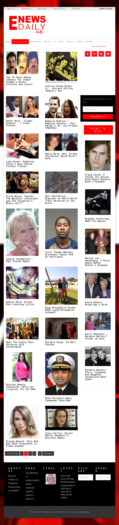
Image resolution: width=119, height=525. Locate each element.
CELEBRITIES (32, 473)
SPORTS (29, 495)
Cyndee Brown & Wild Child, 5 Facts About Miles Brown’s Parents (68, 491)
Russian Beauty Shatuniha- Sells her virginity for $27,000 (20, 387)
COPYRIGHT (13, 491)
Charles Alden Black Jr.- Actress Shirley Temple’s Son (59, 88)
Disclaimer (12, 483)
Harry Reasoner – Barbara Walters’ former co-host (96, 336)
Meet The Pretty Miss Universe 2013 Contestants (20, 344)
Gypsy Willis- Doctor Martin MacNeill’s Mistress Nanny (59, 435)
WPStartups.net (46, 512)
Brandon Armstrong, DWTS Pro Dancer (97, 219)
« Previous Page (12, 453)
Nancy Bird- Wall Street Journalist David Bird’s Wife (61, 156)
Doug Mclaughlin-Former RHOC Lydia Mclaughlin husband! (60, 310)
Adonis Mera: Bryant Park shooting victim (20, 303)
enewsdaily (60, 23)
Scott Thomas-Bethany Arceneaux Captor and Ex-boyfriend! (59, 254)
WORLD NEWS (32, 480)
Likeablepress (84, 512)
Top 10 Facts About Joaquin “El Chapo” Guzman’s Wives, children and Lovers (19, 81)
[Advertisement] (87, 37)
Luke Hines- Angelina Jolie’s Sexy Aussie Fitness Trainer (20, 164)
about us (12, 476)
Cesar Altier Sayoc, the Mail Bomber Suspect (68, 479)
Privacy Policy (14, 487)
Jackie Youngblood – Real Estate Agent (19, 260)
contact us (13, 479)
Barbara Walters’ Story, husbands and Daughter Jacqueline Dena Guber (96, 375)
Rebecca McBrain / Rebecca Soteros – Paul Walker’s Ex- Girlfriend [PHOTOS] (61, 125)
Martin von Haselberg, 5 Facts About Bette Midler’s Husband (97, 262)
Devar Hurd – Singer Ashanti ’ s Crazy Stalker (19, 123)
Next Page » (48, 453)
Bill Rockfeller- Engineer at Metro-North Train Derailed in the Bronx (61, 199)
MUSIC (29, 484)
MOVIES (29, 492)
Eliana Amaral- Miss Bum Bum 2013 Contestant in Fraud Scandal (22, 443)
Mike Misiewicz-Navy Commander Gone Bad (58, 399)
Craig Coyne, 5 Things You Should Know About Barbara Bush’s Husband (97, 178)
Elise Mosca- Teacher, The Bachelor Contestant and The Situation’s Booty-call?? (22, 200)
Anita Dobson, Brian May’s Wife (96, 303)
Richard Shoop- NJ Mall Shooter (60, 343)
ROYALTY (30, 499)
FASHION (30, 488)
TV (27, 477)
